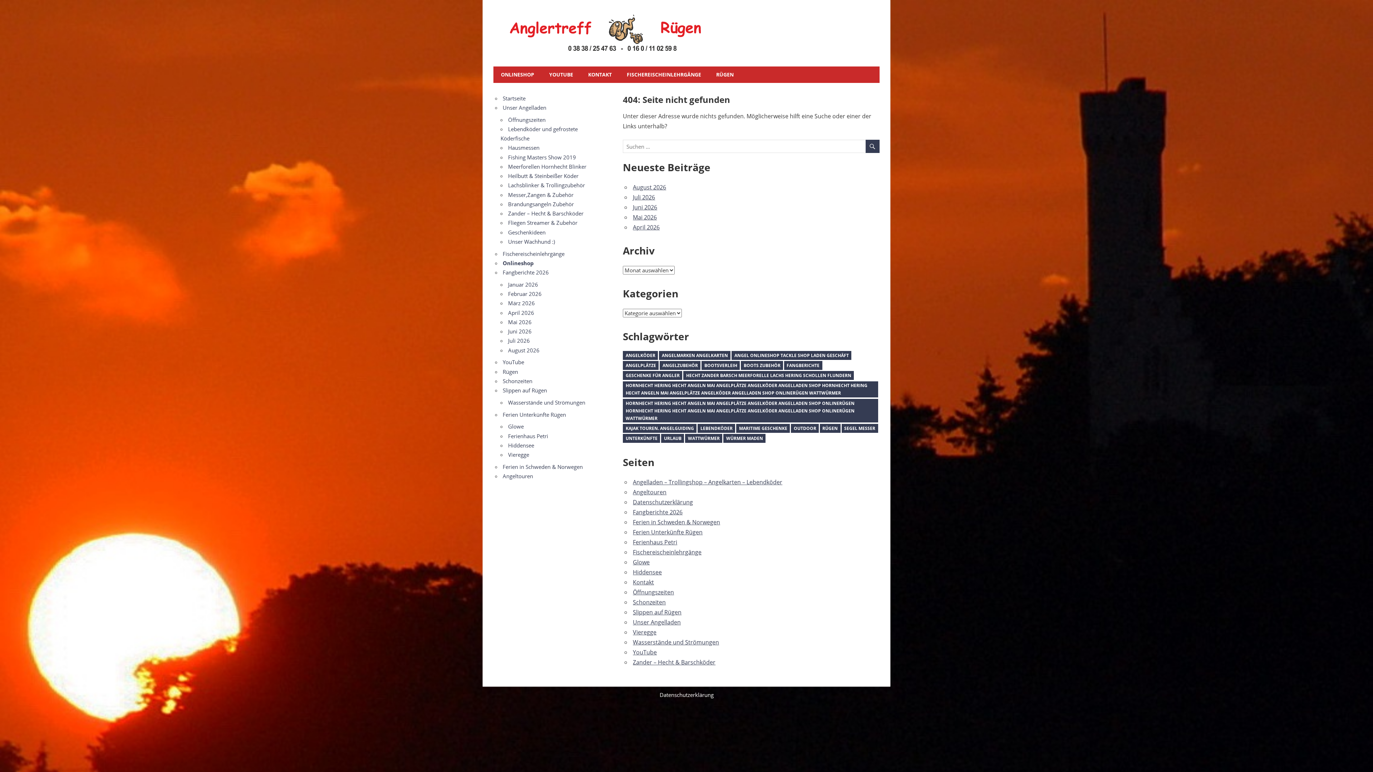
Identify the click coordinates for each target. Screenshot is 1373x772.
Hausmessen (524, 147)
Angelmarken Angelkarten (695, 355)
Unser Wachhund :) (531, 241)
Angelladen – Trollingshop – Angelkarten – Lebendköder (707, 482)
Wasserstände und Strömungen (676, 642)
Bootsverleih (720, 365)
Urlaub (672, 438)
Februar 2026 (525, 293)
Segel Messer (859, 428)
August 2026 (649, 187)
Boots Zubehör (762, 365)
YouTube (561, 74)
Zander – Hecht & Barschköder (674, 662)
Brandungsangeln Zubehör (541, 204)
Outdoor (805, 428)
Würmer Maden (744, 438)
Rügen (725, 74)
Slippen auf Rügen (657, 612)
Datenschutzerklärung (663, 502)
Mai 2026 (645, 217)
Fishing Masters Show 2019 (542, 157)
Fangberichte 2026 (658, 512)
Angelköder (640, 355)
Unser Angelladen (657, 622)
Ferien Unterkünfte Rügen (668, 532)
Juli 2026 (644, 197)
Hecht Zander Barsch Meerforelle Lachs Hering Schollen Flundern (768, 375)
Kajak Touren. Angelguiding (660, 428)
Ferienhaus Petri (655, 542)
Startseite (514, 98)
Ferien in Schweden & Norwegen (676, 522)
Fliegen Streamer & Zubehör (542, 222)
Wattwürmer (704, 438)
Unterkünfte (642, 438)
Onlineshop (517, 74)
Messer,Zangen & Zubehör (541, 194)
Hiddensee (647, 572)
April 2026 (646, 227)
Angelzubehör (680, 365)
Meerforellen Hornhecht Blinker (547, 166)
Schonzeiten (649, 602)
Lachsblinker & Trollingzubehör (546, 185)
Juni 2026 (645, 207)
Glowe (641, 562)
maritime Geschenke (763, 428)
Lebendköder (716, 428)
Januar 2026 (523, 284)
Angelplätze (641, 365)
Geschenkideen (527, 232)
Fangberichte (803, 365)
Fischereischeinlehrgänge (664, 74)
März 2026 (521, 303)
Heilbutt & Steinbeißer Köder (543, 175)
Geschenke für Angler (653, 375)
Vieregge (644, 632)
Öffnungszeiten (653, 592)
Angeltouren (649, 492)
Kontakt (600, 74)
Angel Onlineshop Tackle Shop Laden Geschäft (791, 355)
